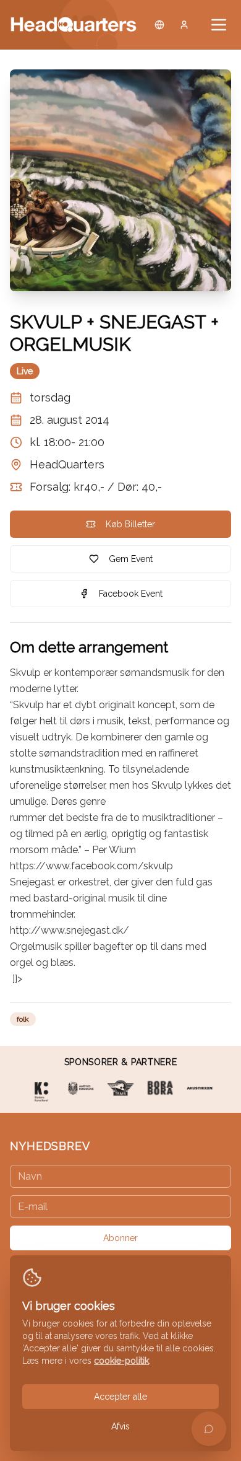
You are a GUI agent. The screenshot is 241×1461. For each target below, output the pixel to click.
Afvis (120, 1426)
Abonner (120, 1238)
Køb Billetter (130, 524)
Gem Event (131, 559)
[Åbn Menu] (218, 24)
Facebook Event (131, 594)
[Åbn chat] (209, 1428)
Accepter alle (120, 1397)
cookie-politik (121, 1361)
